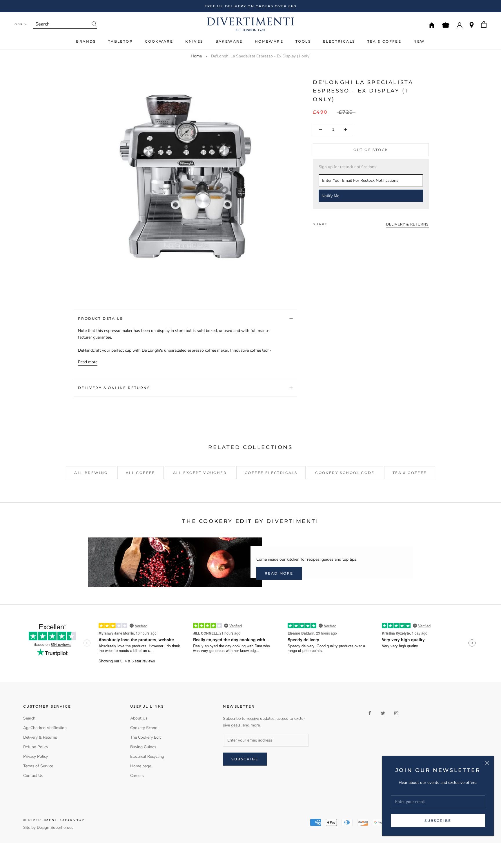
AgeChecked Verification (45, 728)
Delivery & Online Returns (114, 388)
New (419, 41)
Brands (86, 41)
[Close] (486, 763)
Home (196, 56)
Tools (303, 41)
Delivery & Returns (40, 737)
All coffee (140, 472)
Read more (87, 362)
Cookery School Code (345, 472)
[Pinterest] (348, 223)
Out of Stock (371, 150)
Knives (194, 41)
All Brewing (91, 472)
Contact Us (33, 775)
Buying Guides (143, 747)
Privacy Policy (35, 756)
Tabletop (120, 41)
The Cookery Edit (145, 737)
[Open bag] (484, 24)
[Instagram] (396, 712)
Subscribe (437, 820)
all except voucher (200, 472)
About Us (139, 718)
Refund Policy (35, 747)
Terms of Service (38, 766)
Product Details (100, 318)
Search (29, 718)
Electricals (339, 41)
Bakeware (229, 41)
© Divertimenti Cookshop (54, 820)
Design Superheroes (55, 827)
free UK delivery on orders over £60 (250, 6)
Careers (137, 775)
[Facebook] (333, 223)
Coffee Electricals (271, 472)
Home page (140, 766)
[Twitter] (340, 223)
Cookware (159, 41)
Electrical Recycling (147, 756)
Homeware (269, 41)
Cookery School (144, 728)
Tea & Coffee (384, 41)
